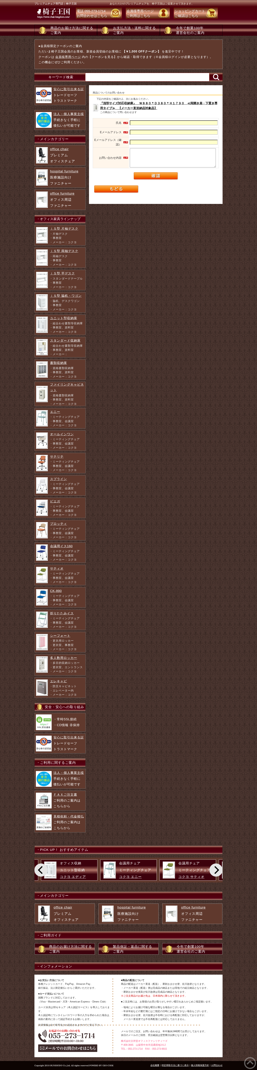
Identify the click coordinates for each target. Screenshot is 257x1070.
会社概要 (154, 1065)
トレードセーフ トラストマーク (68, 95)
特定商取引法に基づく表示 (175, 1065)
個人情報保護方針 (200, 1065)
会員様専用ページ (68, 57)
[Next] (216, 870)
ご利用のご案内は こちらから (67, 800)
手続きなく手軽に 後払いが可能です (68, 119)
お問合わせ (217, 1065)
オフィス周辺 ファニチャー (62, 200)
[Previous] (41, 870)
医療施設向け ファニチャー (64, 177)
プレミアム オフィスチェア (62, 155)
